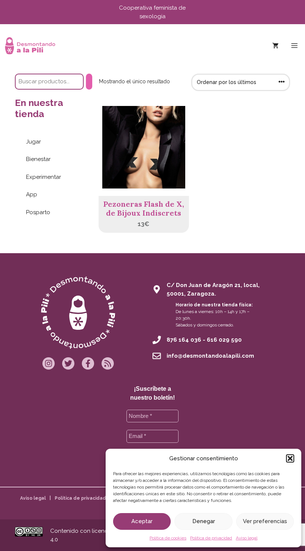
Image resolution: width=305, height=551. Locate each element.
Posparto (38, 212)
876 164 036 (184, 339)
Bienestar (38, 159)
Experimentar (43, 177)
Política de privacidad (211, 538)
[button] (290, 458)
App (31, 194)
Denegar (203, 521)
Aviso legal (246, 538)
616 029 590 (224, 339)
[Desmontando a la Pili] (30, 46)
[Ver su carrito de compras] (275, 46)
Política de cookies (168, 538)
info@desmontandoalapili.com (210, 355)
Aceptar (141, 521)
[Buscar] (89, 82)
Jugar (33, 141)
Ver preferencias (265, 521)
